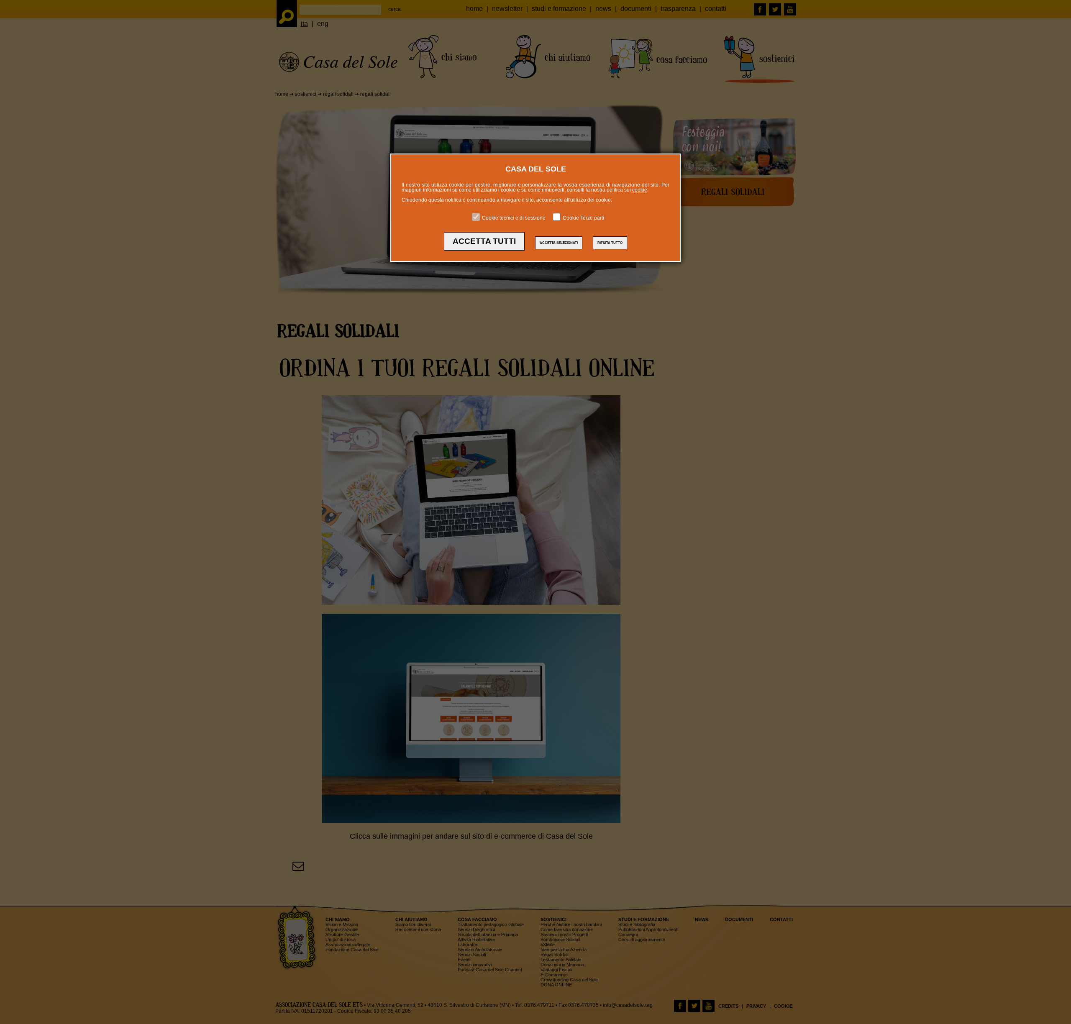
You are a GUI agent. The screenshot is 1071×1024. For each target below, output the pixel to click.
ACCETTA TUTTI (484, 241)
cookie (639, 190)
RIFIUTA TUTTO (610, 243)
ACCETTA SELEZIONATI (559, 243)
